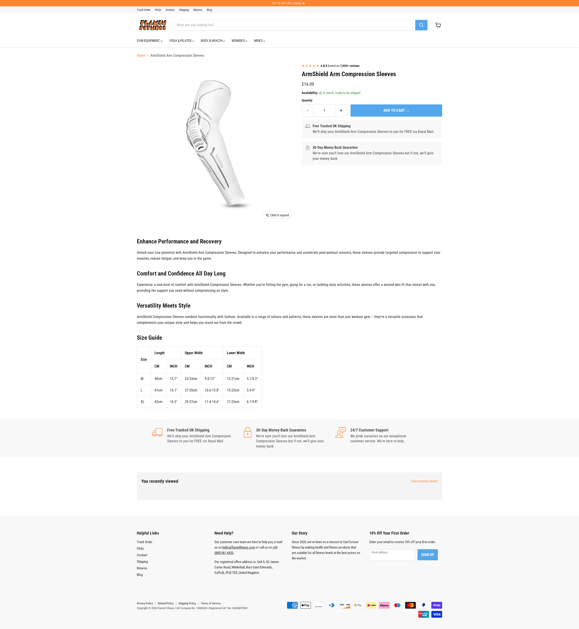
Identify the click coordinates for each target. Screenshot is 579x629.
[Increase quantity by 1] (341, 110)
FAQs (158, 10)
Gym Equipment (149, 41)
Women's (238, 41)
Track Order (143, 10)
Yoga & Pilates (180, 41)
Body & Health (212, 41)
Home (141, 56)
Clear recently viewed (424, 481)
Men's (258, 41)
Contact (170, 10)
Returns (197, 10)
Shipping (184, 10)
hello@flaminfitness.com (238, 547)
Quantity (307, 100)
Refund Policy (165, 603)
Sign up (427, 554)
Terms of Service (211, 603)
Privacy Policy (145, 603)
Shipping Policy (187, 603)
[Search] (421, 25)
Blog (209, 10)
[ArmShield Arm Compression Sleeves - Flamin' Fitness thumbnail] (145, 73)
